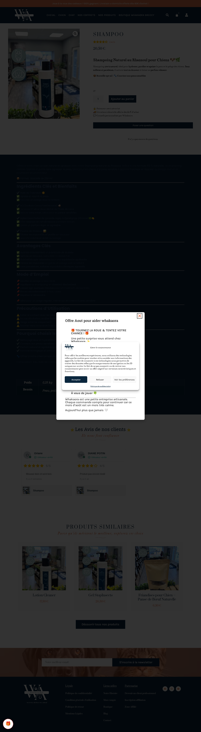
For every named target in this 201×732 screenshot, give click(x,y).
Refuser (100, 379)
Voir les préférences (124, 379)
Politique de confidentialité (100, 386)
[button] (140, 316)
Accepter (76, 379)
